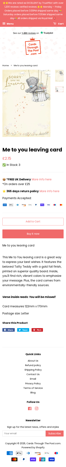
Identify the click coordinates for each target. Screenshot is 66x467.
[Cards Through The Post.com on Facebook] (30, 409)
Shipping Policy (33, 369)
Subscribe (54, 433)
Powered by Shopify (33, 447)
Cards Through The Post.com (43, 443)
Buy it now (33, 234)
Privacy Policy (33, 383)
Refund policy (33, 365)
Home (5, 65)
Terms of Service (33, 388)
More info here (41, 179)
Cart (61, 23)
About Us (33, 360)
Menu (10, 23)
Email (33, 378)
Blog (33, 392)
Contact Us (33, 374)
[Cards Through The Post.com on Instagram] (36, 409)
